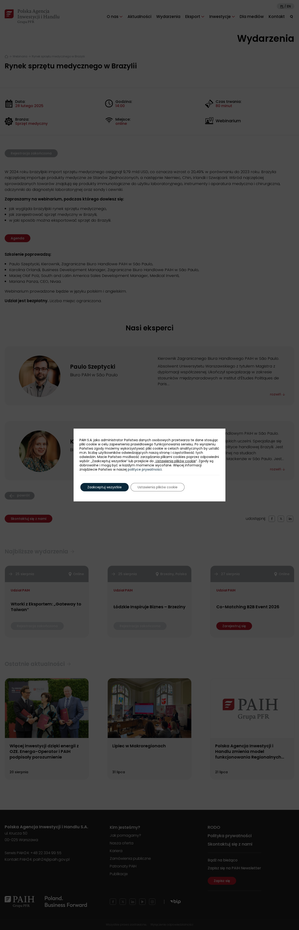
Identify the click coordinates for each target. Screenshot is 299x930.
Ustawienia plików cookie (176, 461)
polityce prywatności (145, 469)
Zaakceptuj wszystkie (104, 487)
